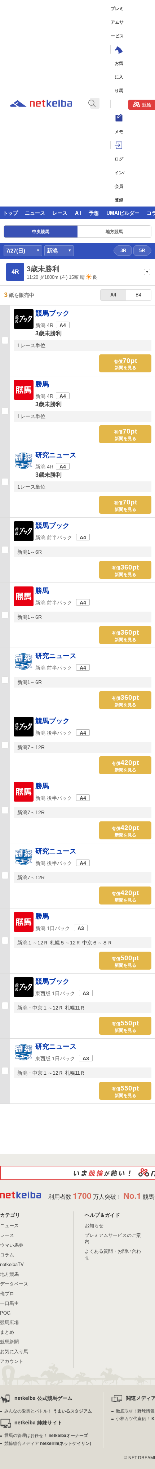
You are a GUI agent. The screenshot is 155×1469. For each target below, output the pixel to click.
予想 (94, 212)
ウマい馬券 (11, 1244)
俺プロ (7, 1293)
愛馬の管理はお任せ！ (46, 1435)
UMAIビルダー (123, 212)
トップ (10, 212)
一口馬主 (9, 1303)
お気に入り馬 (14, 1351)
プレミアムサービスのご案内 (113, 1238)
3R (123, 250)
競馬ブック (52, 313)
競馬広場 (9, 1322)
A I (78, 212)
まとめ (7, 1331)
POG (5, 1312)
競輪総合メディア (47, 1443)
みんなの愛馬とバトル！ (48, 1410)
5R (142, 250)
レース (59, 212)
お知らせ (94, 1225)
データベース (14, 1283)
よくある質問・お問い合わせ (113, 1253)
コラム (7, 1254)
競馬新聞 (9, 1341)
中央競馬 (40, 231)
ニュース (35, 212)
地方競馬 (114, 231)
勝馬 (42, 384)
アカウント (11, 1360)
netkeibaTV (12, 1264)
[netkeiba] (41, 104)
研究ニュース (55, 455)
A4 (113, 295)
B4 (138, 295)
